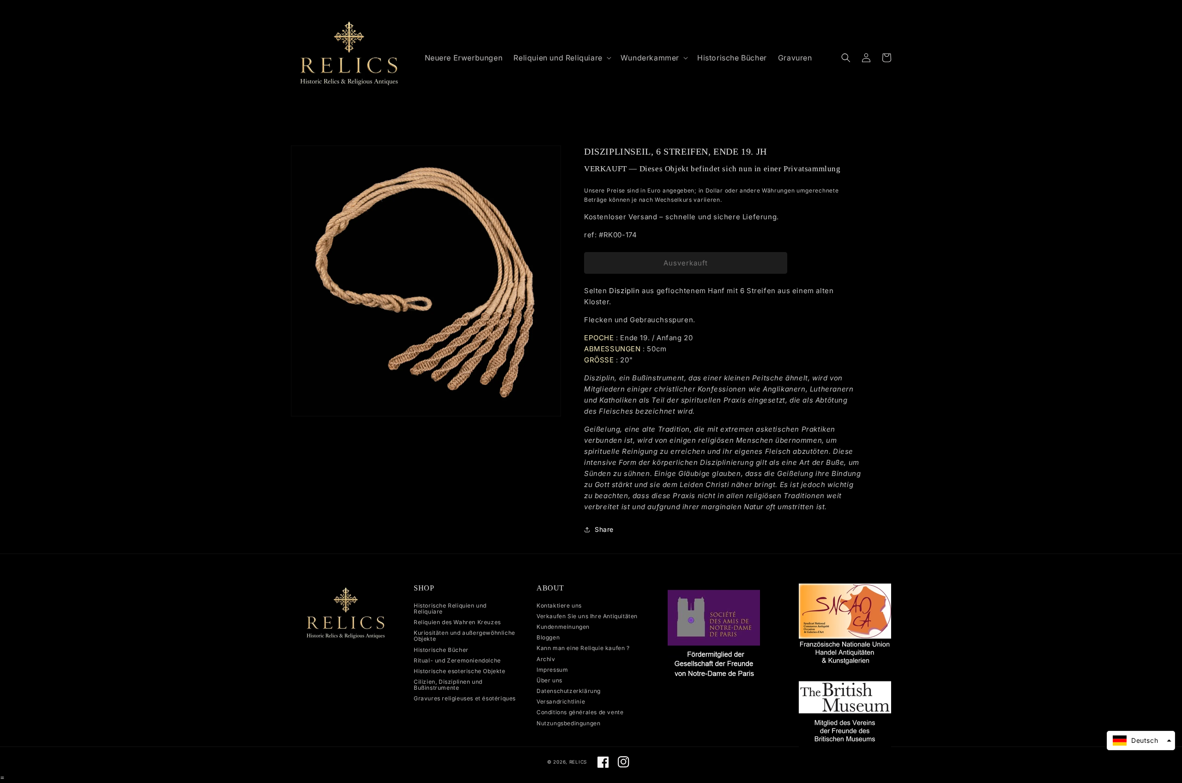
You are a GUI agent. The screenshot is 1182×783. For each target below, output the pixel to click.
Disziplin (624, 290)
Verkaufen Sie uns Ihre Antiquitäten (587, 616)
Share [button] (604, 529)
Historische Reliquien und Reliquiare (450, 608)
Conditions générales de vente (580, 712)
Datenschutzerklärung (569, 690)
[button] (561, 58)
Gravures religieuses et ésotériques (465, 698)
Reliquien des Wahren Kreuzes (457, 622)
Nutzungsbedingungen (568, 723)
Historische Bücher (441, 649)
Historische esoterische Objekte (460, 671)
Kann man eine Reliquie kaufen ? (583, 647)
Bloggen (548, 637)
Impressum (552, 669)
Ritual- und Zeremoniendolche (457, 660)
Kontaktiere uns (559, 605)
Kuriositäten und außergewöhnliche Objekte (464, 635)
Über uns (549, 680)
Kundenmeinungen (563, 626)
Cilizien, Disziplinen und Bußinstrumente (448, 684)
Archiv (546, 659)
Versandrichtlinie (561, 701)
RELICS (578, 762)
